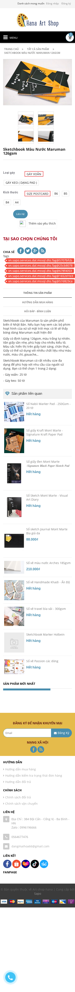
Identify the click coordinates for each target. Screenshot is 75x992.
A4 (17, 202)
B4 (7, 202)
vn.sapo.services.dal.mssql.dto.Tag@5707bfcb (40, 260)
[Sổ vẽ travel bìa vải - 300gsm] (14, 616)
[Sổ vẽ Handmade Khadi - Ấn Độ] (14, 590)
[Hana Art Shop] (37, 20)
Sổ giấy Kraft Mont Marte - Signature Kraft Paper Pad (44, 432)
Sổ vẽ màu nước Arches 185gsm (48, 563)
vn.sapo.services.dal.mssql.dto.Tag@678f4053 (40, 271)
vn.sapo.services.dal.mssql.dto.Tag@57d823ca (40, 281)
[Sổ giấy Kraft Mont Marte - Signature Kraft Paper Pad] (14, 440)
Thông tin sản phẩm (37, 293)
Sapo (37, 894)
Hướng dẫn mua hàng (37, 302)
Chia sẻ (9, 252)
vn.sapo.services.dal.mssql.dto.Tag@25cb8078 (40, 265)
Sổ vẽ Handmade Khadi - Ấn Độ (48, 582)
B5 (65, 193)
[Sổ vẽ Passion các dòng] (14, 666)
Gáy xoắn (34, 174)
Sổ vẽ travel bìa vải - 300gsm (46, 609)
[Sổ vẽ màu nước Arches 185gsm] (14, 567)
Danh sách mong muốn (31, 3)
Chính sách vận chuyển (21, 804)
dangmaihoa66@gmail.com (30, 846)
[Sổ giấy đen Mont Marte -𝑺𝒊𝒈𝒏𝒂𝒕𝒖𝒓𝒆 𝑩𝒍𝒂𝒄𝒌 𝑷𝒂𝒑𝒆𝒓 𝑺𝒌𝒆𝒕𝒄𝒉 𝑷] (14, 473)
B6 (56, 193)
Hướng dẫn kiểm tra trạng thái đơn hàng (33, 775)
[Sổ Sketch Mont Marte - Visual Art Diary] (14, 506)
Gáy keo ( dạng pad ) (21, 183)
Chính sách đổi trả (18, 797)
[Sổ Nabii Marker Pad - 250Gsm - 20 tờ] (14, 411)
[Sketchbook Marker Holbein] (14, 642)
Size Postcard (37, 194)
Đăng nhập (52, 3)
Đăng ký (66, 3)
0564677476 (19, 837)
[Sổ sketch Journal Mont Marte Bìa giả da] (14, 540)
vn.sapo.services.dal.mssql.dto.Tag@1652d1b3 (40, 276)
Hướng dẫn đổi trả (18, 782)
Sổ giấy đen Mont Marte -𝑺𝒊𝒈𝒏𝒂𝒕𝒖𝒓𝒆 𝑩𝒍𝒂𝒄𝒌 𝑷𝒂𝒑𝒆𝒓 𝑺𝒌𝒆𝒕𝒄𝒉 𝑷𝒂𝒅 (47, 464)
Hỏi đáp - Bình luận (37, 311)
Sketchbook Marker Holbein (45, 634)
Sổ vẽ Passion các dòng (42, 661)
